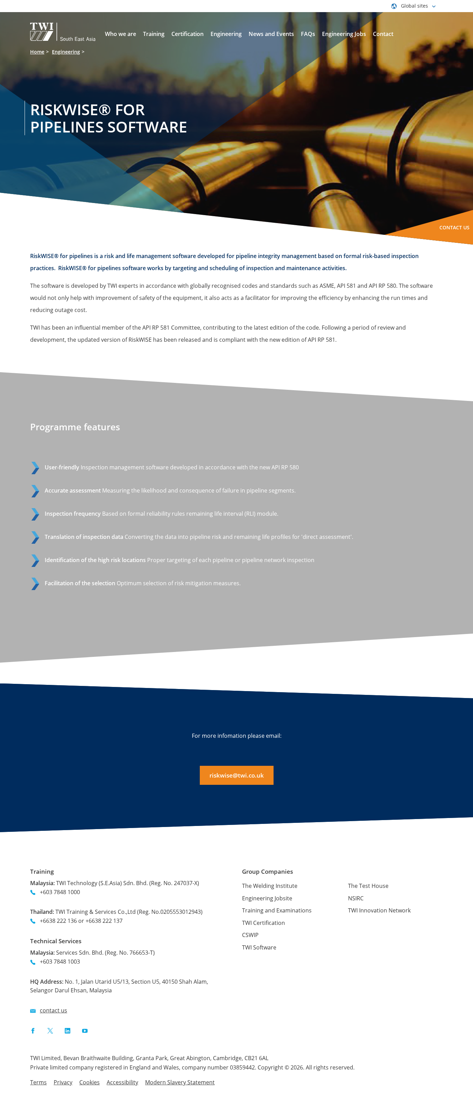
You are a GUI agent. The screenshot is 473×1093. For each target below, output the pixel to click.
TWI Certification (263, 923)
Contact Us (454, 227)
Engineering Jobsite (267, 898)
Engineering (66, 51)
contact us (53, 1010)
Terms (38, 1082)
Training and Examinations (277, 910)
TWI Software (259, 947)
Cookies (89, 1082)
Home (37, 51)
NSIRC (356, 898)
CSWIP (250, 935)
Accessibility (122, 1082)
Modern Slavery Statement (180, 1082)
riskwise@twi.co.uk (236, 775)
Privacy (63, 1082)
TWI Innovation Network (379, 910)
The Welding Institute (269, 886)
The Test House (368, 886)
